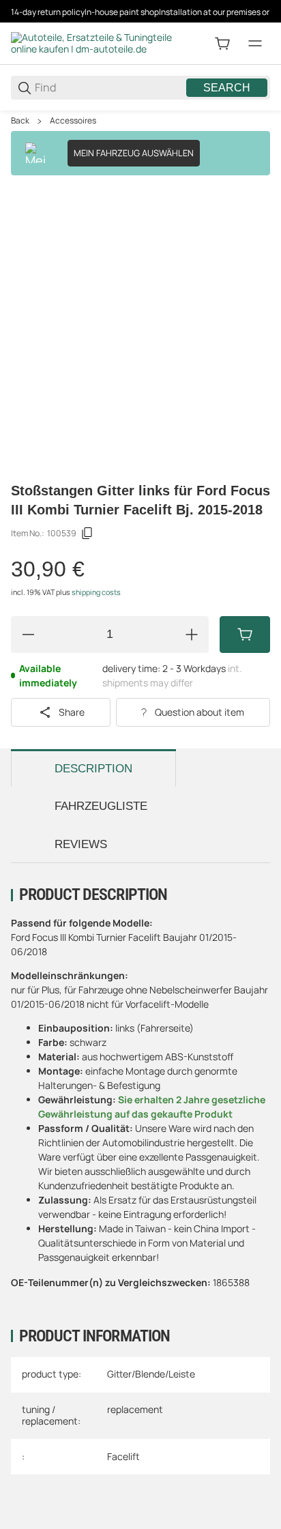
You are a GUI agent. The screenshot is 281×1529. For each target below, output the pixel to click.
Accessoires (73, 121)
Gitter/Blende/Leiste (151, 1373)
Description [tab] (93, 768)
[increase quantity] (191, 634)
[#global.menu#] (255, 44)
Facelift (123, 1456)
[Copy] (87, 533)
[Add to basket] (245, 634)
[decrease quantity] (28, 634)
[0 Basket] (222, 44)
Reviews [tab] (81, 844)
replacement (135, 1409)
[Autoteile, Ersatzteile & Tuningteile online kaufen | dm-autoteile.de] (93, 42)
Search (226, 87)
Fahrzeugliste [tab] (101, 806)
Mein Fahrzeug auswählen (134, 153)
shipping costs (96, 592)
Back (20, 121)
